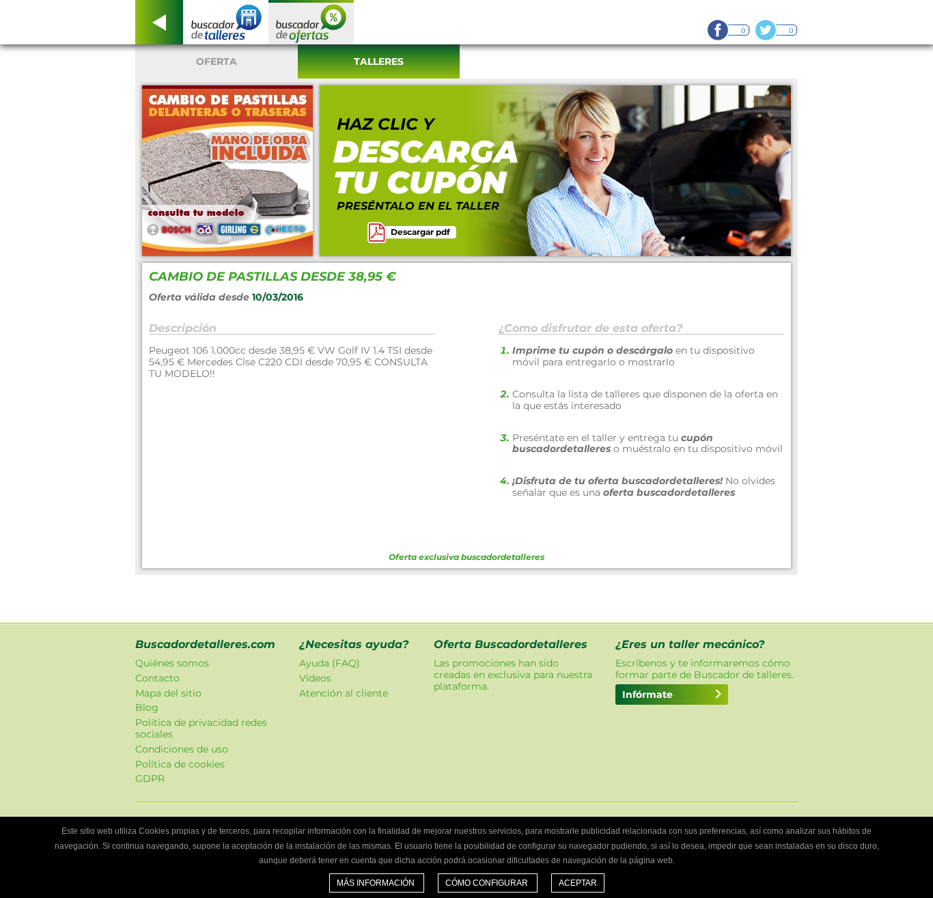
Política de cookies (180, 764)
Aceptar (578, 883)
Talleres (379, 61)
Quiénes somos (172, 663)
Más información (377, 883)
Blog (146, 707)
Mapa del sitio (168, 693)
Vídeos (315, 678)
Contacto (157, 678)
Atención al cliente (343, 693)
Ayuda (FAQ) (329, 663)
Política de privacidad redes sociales (201, 728)
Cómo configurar (487, 883)
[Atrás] (159, 22)
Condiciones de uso (181, 749)
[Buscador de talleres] (225, 22)
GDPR (150, 778)
